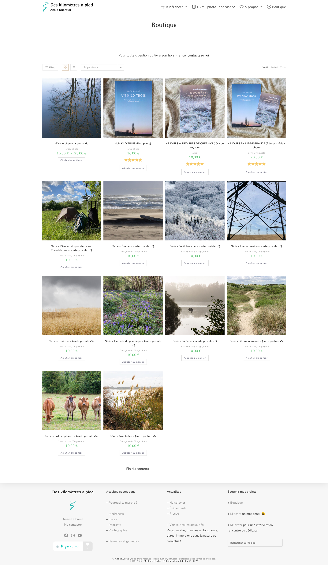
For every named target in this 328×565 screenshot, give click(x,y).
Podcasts (115, 525)
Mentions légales (152, 561)
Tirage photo (71, 148)
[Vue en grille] (65, 67)
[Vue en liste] (73, 67)
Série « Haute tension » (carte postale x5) (256, 246)
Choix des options (71, 160)
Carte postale (64, 255)
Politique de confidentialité (177, 561)
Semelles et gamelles (124, 541)
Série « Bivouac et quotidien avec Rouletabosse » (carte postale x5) (71, 248)
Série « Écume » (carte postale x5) (133, 246)
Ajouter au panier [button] (133, 168)
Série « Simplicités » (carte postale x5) (133, 436)
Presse (174, 514)
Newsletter (177, 503)
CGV (195, 561)
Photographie (118, 530)
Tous (282, 67)
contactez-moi (198, 55)
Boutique (236, 503)
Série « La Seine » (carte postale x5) (195, 341)
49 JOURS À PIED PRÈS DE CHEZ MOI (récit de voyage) (195, 145)
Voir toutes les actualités (187, 525)
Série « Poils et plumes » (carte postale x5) (71, 436)
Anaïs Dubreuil (122, 558)
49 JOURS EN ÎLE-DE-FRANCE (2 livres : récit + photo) (256, 145)
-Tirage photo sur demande (71, 143)
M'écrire (235, 514)
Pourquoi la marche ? (123, 503)
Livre (194, 152)
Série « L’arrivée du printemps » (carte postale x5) (133, 343)
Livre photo (133, 148)
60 (276, 67)
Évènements (178, 508)
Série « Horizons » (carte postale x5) (71, 341)
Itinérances (116, 514)
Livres (113, 519)
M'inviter (236, 525)
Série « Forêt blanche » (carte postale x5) (195, 246)
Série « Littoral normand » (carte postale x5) (257, 341)
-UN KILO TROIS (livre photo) (133, 143)
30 (272, 67)
